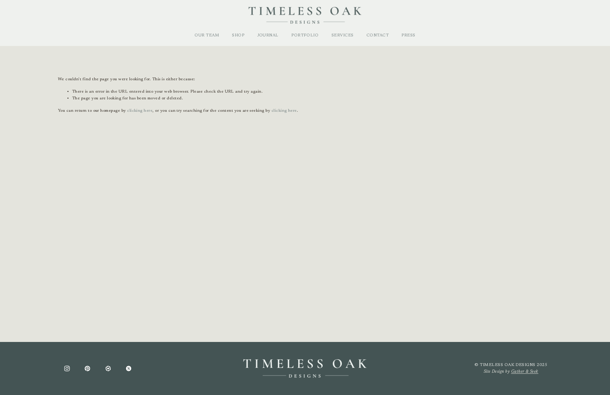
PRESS (408, 35)
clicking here (139, 111)
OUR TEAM (207, 35)
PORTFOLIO (304, 35)
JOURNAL (268, 35)
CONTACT (377, 35)
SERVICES (342, 35)
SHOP (238, 35)
